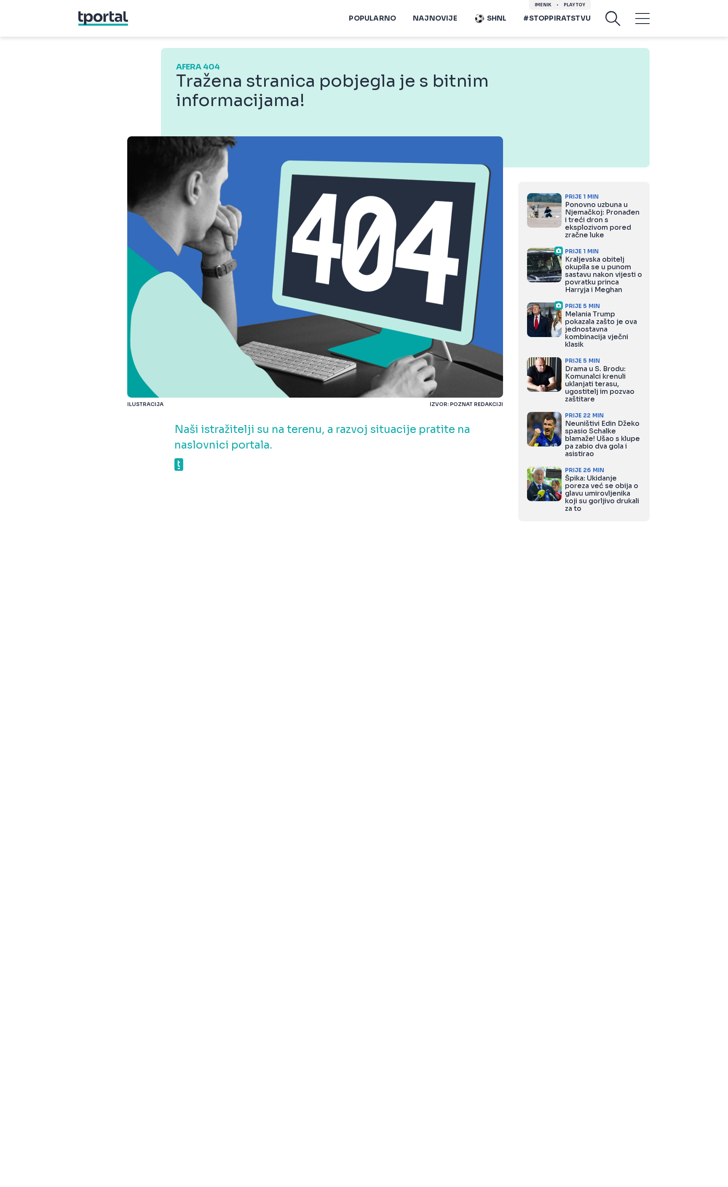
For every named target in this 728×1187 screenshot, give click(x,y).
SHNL (497, 18)
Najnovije (435, 18)
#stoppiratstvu (557, 18)
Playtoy (574, 5)
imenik (543, 5)
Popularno (372, 18)
